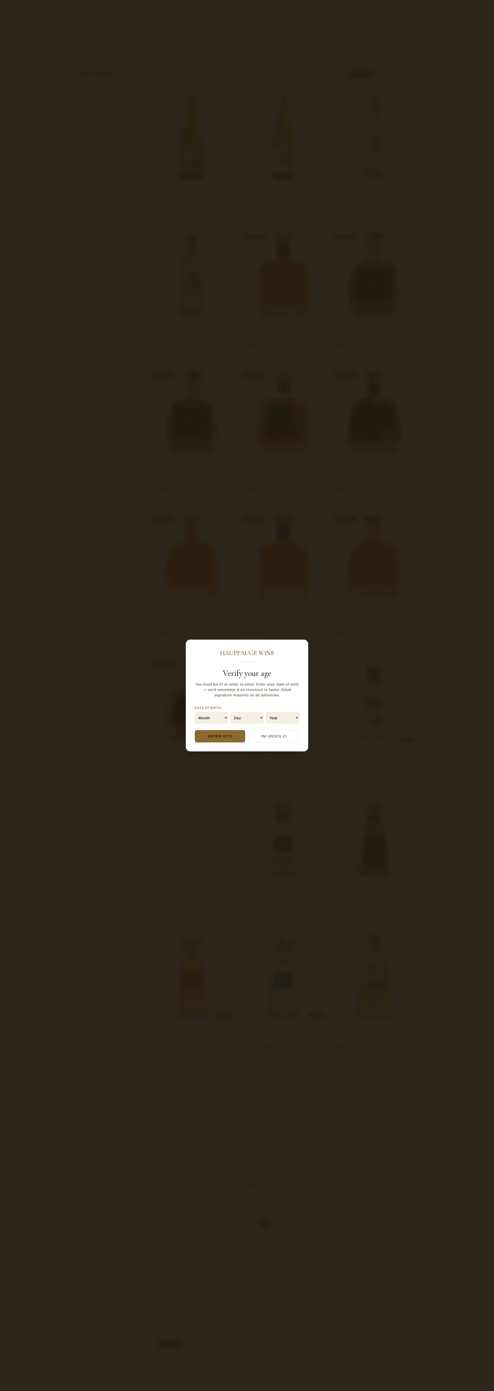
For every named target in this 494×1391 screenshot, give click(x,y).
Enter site (220, 736)
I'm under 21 (274, 736)
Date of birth (208, 708)
